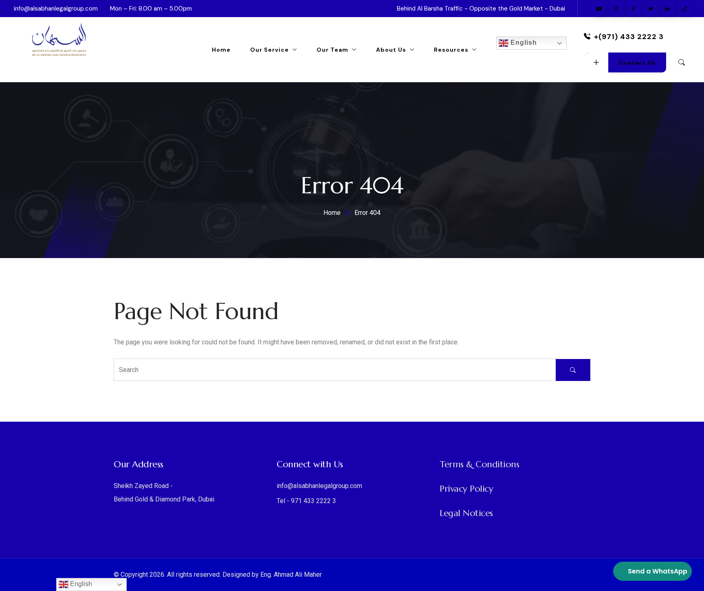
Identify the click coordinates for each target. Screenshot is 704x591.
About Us (391, 49)
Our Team (332, 49)
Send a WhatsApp (657, 571)
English (522, 42)
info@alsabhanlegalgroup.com (56, 8)
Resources (451, 49)
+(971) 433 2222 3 (629, 37)
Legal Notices (466, 513)
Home (221, 49)
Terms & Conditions (479, 464)
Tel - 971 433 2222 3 (306, 501)
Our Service (269, 49)
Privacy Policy (466, 488)
